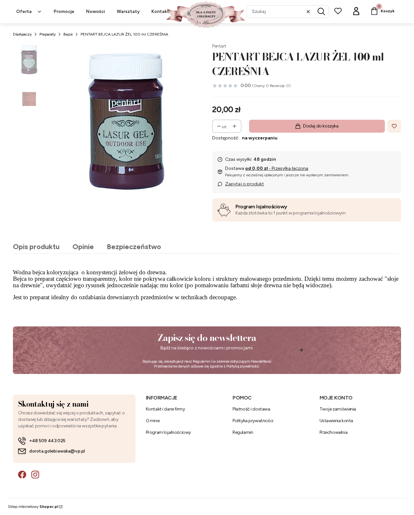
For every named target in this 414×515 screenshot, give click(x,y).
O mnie (152, 420)
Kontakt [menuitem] (160, 11)
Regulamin (202, 361)
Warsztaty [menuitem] (128, 11)
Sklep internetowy (33, 506)
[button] (321, 11)
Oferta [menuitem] (24, 11)
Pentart (219, 46)
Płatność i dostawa (251, 409)
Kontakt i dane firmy (165, 409)
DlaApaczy (22, 34)
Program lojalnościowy (261, 206)
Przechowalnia (334, 432)
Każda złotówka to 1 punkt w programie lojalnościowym (290, 213)
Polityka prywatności (253, 420)
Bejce (68, 34)
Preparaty (47, 34)
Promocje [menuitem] (64, 11)
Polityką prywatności (242, 366)
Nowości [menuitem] (95, 11)
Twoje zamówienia (338, 409)
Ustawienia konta (336, 420)
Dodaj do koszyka (320, 126)
